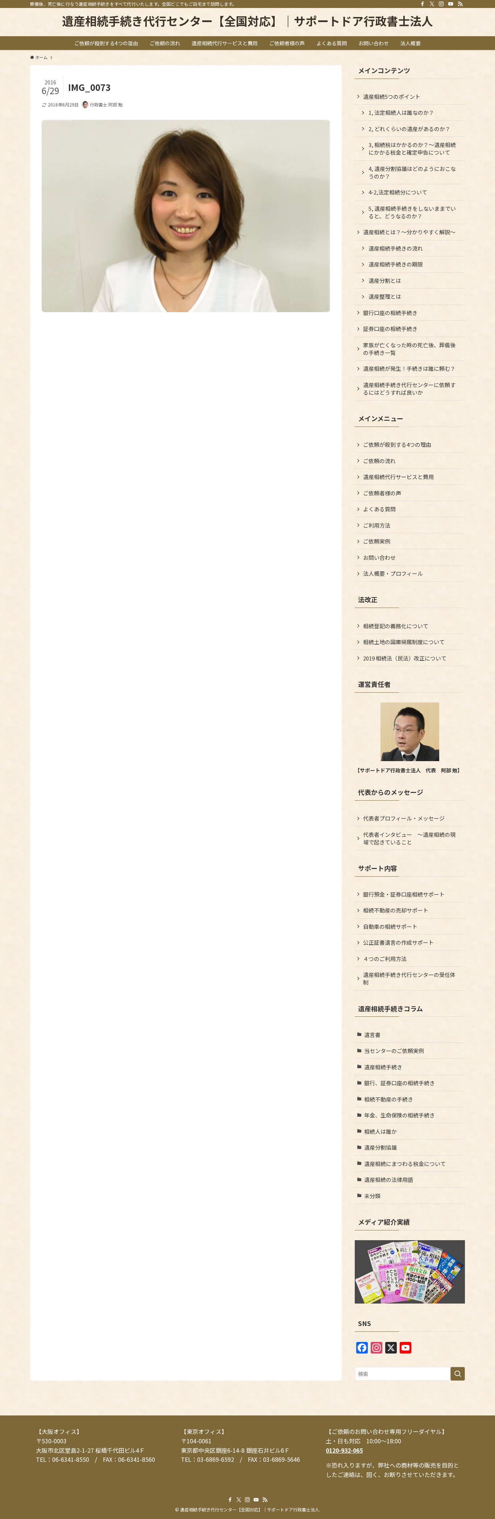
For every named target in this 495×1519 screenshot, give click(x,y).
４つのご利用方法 (385, 958)
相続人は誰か (380, 1131)
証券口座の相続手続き (390, 328)
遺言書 (372, 1034)
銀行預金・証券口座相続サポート (404, 894)
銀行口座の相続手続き (390, 312)
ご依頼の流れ (379, 461)
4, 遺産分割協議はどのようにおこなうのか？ (412, 172)
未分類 (372, 1196)
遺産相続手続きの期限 (396, 264)
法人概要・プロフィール (393, 573)
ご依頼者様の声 (382, 493)
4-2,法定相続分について (398, 192)
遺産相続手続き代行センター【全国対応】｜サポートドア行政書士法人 (247, 21)
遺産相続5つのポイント (391, 96)
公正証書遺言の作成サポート (398, 942)
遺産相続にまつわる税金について (405, 1163)
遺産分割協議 (380, 1147)
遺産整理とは (385, 296)
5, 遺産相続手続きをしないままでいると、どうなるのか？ (412, 212)
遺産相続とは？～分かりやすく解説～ (409, 232)
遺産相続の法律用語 (388, 1179)
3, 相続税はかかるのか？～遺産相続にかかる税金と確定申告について (412, 148)
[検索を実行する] (457, 1374)
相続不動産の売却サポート (395, 910)
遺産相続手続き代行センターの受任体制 (409, 978)
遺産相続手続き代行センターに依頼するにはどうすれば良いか (409, 388)
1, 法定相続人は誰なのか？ (401, 112)
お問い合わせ (379, 557)
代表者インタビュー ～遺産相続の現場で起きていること (409, 838)
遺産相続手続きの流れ (396, 248)
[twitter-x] (432, 4)
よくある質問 (379, 509)
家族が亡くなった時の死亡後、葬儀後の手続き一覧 (409, 348)
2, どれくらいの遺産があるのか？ (409, 129)
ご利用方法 (376, 525)
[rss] (460, 4)
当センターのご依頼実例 (394, 1050)
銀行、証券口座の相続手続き (399, 1083)
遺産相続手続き (383, 1067)
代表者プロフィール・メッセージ (404, 818)
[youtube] (451, 4)
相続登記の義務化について (395, 626)
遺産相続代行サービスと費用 (398, 477)
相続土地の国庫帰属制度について (404, 642)
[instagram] (441, 4)
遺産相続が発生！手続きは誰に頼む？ (409, 368)
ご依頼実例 (376, 541)
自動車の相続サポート (390, 926)
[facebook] (422, 4)
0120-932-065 (344, 1450)
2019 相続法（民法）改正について (404, 658)
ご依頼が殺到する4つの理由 (397, 444)
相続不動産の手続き (388, 1099)
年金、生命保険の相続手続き (399, 1115)
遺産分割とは (385, 280)
